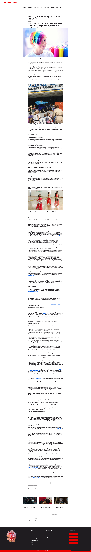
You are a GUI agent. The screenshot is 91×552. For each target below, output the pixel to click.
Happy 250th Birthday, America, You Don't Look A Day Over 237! (29, 507)
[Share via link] (35, 488)
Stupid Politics (34, 485)
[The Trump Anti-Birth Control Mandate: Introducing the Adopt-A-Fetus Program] (61, 500)
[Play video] (45, 200)
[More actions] (62, 13)
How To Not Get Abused (45, 7)
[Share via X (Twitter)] (30, 488)
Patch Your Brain (54, 7)
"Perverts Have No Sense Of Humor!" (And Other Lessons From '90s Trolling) (45, 507)
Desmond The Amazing (33, 482)
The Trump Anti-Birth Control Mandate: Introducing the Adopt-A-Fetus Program (60, 507)
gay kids (48, 482)
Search (32, 544)
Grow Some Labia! (10, 2)
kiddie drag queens (41, 482)
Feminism (30, 7)
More (60, 7)
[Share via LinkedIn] (33, 488)
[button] (88, 2)
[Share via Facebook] (28, 488)
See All (66, 494)
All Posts (24, 7)
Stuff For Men (36, 7)
